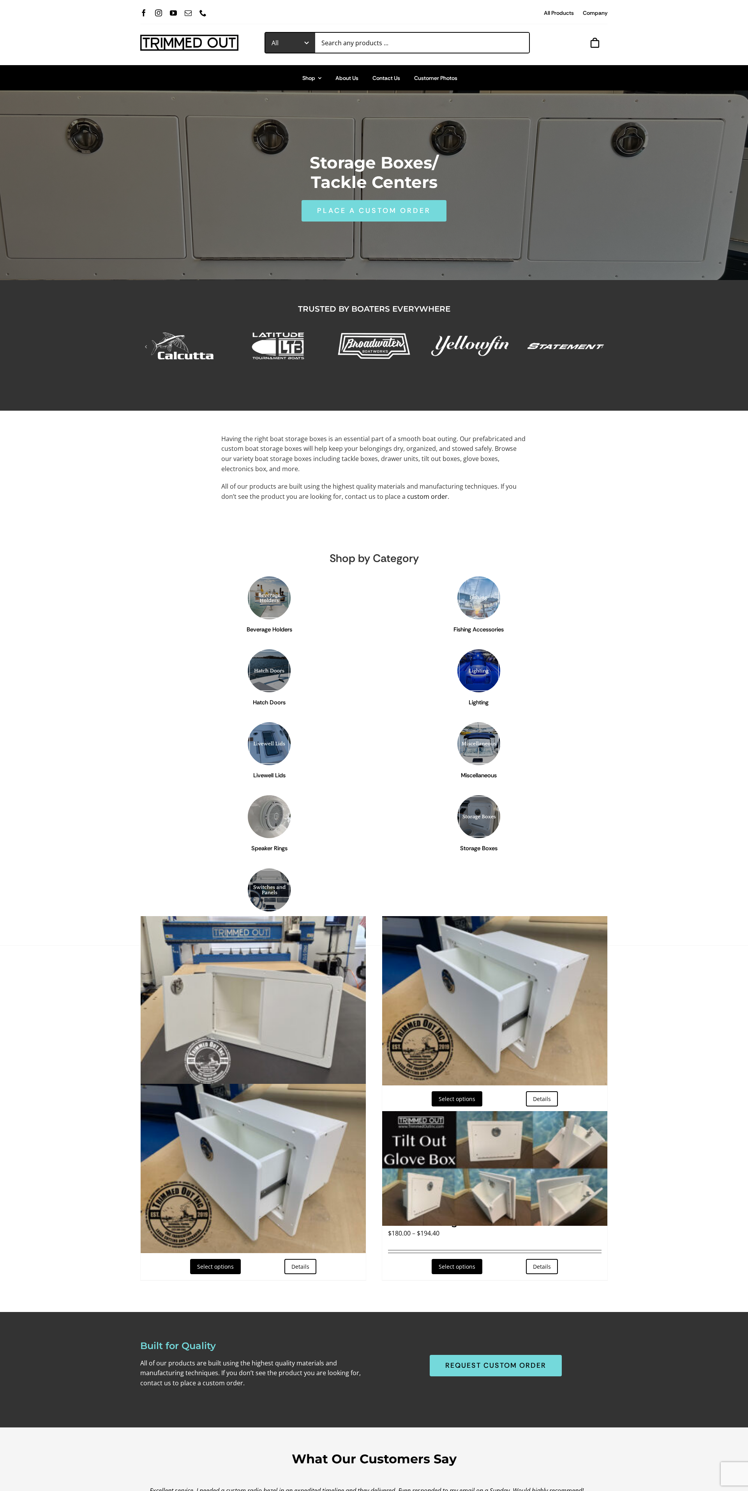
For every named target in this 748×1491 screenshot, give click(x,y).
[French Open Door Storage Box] (253, 1001)
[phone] (202, 12)
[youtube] (173, 12)
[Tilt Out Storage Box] (494, 1168)
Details (300, 1266)
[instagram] (158, 12)
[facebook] (143, 12)
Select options (215, 1266)
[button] (146, 347)
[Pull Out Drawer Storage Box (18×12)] (494, 1001)
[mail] (188, 12)
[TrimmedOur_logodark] (189, 38)
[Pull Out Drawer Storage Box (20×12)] (253, 1168)
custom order (427, 496)
